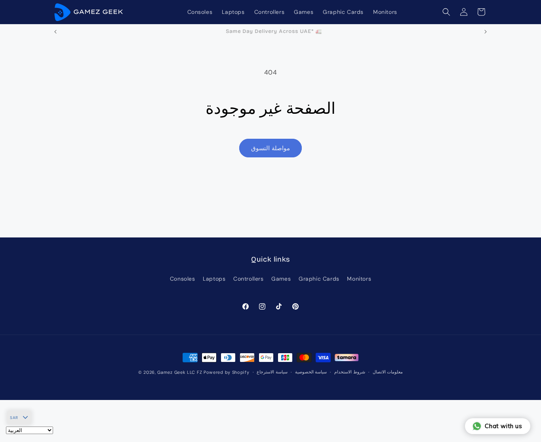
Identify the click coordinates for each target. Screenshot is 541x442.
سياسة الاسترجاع (272, 372)
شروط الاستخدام (349, 372)
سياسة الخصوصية (311, 372)
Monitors (359, 279)
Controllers (248, 279)
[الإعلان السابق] (55, 31)
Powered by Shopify (227, 372)
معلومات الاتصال (388, 372)
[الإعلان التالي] (485, 31)
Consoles (182, 279)
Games (281, 279)
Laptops (214, 279)
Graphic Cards (319, 279)
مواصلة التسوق (270, 148)
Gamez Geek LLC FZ (179, 372)
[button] (446, 12)
